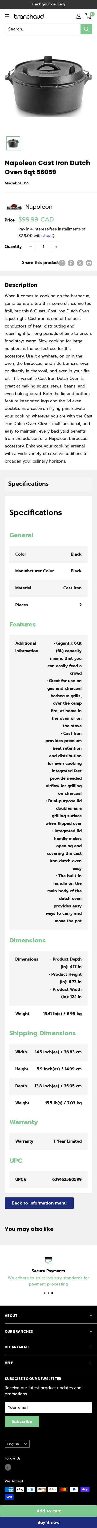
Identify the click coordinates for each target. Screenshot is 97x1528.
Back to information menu (39, 1203)
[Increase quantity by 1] (56, 247)
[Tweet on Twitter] (80, 263)
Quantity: (14, 246)
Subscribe (22, 1421)
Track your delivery (48, 4)
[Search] (86, 29)
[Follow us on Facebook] (8, 1467)
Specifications (28, 483)
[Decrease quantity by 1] (31, 247)
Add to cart (48, 1511)
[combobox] (43, 29)
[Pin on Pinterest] (71, 263)
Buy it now (48, 1522)
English (13, 1444)
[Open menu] (7, 16)
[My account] (79, 16)
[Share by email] (89, 263)
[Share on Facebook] (62, 263)
